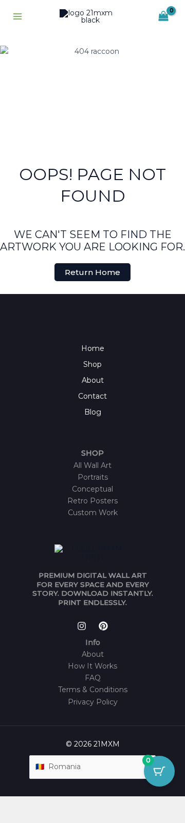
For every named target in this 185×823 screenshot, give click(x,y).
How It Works (92, 666)
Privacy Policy (93, 702)
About (93, 380)
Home (92, 348)
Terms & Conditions (92, 689)
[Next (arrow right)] (33, 818)
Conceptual (92, 489)
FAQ (93, 677)
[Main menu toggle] (17, 16)
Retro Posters (92, 500)
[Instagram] (81, 626)
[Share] (55, 804)
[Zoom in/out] (10, 804)
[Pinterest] (103, 626)
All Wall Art (92, 465)
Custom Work (93, 512)
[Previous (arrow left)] (10, 818)
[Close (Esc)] (78, 804)
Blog (92, 412)
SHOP (92, 453)
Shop (92, 364)
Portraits (93, 477)
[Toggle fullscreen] (33, 804)
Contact (92, 396)
